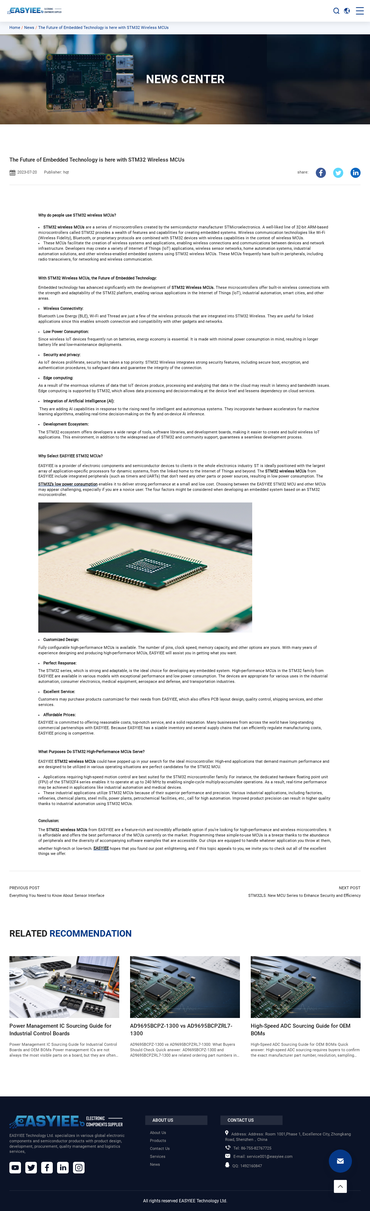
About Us (158, 1132)
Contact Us (160, 1148)
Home (14, 27)
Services (157, 1156)
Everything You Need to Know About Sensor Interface (56, 895)
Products (158, 1140)
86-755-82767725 (252, 1148)
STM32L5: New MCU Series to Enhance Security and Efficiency (304, 895)
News (29, 27)
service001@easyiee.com (263, 1156)
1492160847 (247, 1166)
